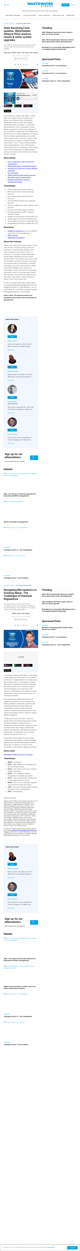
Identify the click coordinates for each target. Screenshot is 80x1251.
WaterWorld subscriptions (16, 238)
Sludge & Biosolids (44, 15)
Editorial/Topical (9, 23)
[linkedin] (18, 64)
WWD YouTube (13, 235)
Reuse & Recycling (58, 15)
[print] (37, 64)
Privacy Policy (50, 1247)
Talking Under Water (24, 23)
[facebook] (15, 64)
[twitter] (21, 64)
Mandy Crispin (16, 52)
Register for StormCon (15, 231)
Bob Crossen (34, 52)
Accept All (72, 1247)
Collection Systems (29, 15)
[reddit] (24, 64)
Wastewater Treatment (13, 15)
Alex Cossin (25, 52)
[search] (8, 5)
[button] (5, 5)
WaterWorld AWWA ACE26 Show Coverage (18, 754)
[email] (26, 64)
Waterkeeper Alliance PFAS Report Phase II (22, 166)
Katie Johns (7, 52)
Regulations (70, 15)
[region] (40, 1248)
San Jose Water (13, 173)
